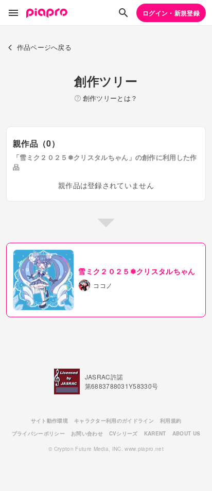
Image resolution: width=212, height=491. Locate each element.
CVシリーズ (123, 433)
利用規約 (170, 420)
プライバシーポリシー (38, 433)
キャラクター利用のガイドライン (114, 420)
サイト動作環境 (49, 420)
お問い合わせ (87, 433)
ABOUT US (186, 433)
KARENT (155, 433)
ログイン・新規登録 (171, 12)
